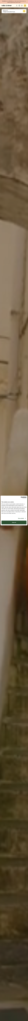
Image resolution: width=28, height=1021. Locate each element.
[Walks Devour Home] (7, 5)
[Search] (24, 11)
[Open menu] (25, 5)
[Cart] (22, 5)
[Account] (17, 5)
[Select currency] (19, 5)
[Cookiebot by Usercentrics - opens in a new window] (21, 497)
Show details (21, 518)
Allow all (14, 522)
